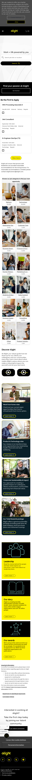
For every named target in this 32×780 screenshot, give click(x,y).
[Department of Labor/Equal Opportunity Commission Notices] (16, 697)
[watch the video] (8, 372)
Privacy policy (7, 775)
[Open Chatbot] (6, 735)
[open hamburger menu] (3, 31)
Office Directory (6, 771)
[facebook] (3, 760)
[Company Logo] (14, 31)
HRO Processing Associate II (12, 105)
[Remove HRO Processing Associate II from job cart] (3, 113)
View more (16, 158)
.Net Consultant (8, 119)
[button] (16, 17)
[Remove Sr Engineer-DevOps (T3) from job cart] (3, 150)
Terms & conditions (8, 773)
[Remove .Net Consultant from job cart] (3, 131)
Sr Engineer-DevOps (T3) (11, 138)
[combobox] (16, 57)
